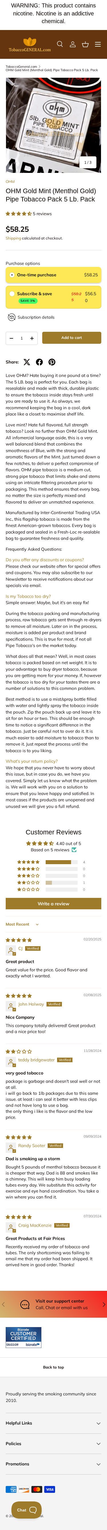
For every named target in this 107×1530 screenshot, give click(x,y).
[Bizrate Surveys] (13, 1344)
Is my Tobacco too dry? (28, 596)
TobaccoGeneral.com (21, 66)
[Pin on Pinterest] (52, 362)
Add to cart (71, 337)
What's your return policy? (32, 761)
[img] (19, 940)
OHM (10, 181)
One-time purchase (36, 274)
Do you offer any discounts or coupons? (45, 559)
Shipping (13, 238)
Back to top (53, 1367)
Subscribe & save (35, 297)
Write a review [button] (53, 903)
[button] (85, 44)
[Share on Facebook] (39, 362)
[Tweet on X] (27, 362)
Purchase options (23, 263)
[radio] (12, 274)
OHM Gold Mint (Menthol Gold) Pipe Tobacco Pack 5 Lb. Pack (52, 70)
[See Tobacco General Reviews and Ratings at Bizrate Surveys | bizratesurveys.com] (23, 1337)
